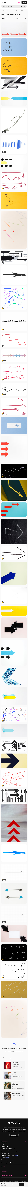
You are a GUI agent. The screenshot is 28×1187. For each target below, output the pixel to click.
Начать (3, 1167)
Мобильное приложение (7, 1161)
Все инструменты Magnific (7, 1163)
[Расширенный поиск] (25, 18)
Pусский (14, 1135)
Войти (24, 2)
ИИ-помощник (4, 1146)
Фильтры (19, 18)
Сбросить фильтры (18, 1051)
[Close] (26, 1185)
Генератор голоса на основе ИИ (9, 1152)
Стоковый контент (5, 1153)
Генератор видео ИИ (6, 1150)
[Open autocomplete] (3, 6)
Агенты (4, 1157)
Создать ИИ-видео (22, 10)
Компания (4, 1171)
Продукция (4, 1142)
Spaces (3, 1144)
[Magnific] (14, 1123)
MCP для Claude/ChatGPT (9, 1155)
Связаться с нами (6, 1175)
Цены (19, 2)
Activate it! (21, 1184)
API (2, 1159)
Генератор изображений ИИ (8, 1148)
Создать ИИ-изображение (8, 10)
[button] (14, 1135)
